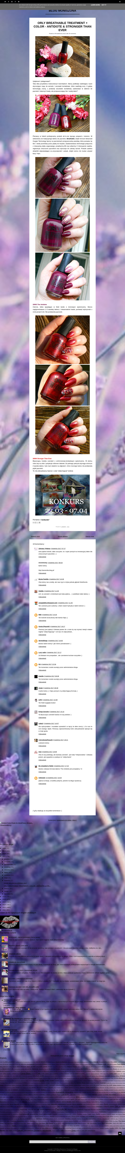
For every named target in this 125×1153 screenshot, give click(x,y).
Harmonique (119, 1083)
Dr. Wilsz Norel (87, 1078)
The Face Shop (9, 1123)
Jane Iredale (57, 1087)
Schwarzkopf (4, 1119)
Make (107, 1097)
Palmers (13, 1109)
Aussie (86, 1064)
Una (40, 752)
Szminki (102, 1121)
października (8, 864)
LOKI (24, 1097)
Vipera (2, 1128)
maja (6, 878)
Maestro (98, 1097)
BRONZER (47, 1071)
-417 (1, 1062)
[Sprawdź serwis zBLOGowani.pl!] (6, 930)
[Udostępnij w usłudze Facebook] (39, 522)
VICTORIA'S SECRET (119, 1126)
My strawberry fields (46, 766)
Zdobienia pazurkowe (43, 1130)
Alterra (91, 1062)
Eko (124, 1078)
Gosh (87, 1083)
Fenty (119, 1080)
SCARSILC (117, 1116)
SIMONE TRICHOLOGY (103, 1119)
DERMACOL (16, 1078)
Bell (108, 1066)
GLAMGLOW (67, 1083)
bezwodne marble (20, 1069)
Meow (25, 1102)
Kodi (80, 1090)
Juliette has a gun (114, 1087)
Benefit (5, 1069)
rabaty (114, 1114)
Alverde (96, 1062)
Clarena (56, 1073)
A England (33, 1062)
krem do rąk (95, 1092)
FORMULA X (26, 1083)
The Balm (115, 1121)
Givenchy (53, 1083)
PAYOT (53, 1109)
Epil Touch (18, 1080)
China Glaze (25, 1073)
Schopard (122, 1116)
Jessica (71, 1087)
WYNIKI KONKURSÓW (83, 1128)
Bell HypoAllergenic (116, 1066)
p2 (120, 1106)
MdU (8, 1102)
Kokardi (84, 1090)
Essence (36, 1080)
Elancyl (2, 1080)
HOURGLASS (60, 1085)
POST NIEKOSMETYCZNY (48, 1114)
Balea (123, 1064)
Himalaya (31, 1085)
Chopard (33, 1073)
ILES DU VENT (95, 1085)
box (32, 1071)
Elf (6, 1080)
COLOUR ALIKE (38, 1076)
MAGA (103, 1097)
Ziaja (62, 1130)
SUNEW (76, 1121)
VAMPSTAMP (84, 1126)
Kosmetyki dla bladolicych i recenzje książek (19, 1019)
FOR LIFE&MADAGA (16, 1083)
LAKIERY (63, 526)
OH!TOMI (31, 1106)
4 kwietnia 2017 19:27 (57, 626)
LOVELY (32, 1097)
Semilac (33, 1119)
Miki (40, 615)
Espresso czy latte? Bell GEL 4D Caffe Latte (24, 987)
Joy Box (107, 1087)
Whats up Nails (40, 1128)
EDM (121, 1078)
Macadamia (84, 1097)
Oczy (106, 1104)
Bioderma (52, 1069)
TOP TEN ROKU (92, 1123)
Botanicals (24, 1071)
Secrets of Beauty (25, 1119)
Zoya (73, 1130)
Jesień (66, 1087)
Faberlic (85, 1080)
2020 (4, 848)
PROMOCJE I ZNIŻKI (70, 1114)
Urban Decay (56, 1126)
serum (51, 1119)
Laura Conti (84, 1094)
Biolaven (63, 1069)
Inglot (123, 1085)
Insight (17, 1087)
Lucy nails (42, 652)
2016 (4, 897)
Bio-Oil (46, 1069)
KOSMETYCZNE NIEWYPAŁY (117, 1090)
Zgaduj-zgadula (56, 1130)
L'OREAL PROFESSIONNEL (36, 1094)
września (7, 867)
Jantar (62, 1087)
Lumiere (51, 1097)
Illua (108, 1085)
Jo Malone (77, 1087)
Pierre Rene (19, 1112)
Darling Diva (95, 1076)
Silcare (83, 1119)
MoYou (97, 1102)
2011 (4, 910)
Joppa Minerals (100, 1087)
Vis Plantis (8, 1128)
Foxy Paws (33, 1083)
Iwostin (34, 1087)
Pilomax (25, 1112)
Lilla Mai (122, 1094)
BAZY (57, 1066)
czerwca (7, 875)
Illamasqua (103, 1085)
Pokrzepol (68, 1112)
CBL (1, 1073)
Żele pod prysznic (90, 1130)
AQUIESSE (6, 1064)
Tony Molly (42, 1123)
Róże (104, 1116)
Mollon (78, 1102)
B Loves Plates (116, 1064)
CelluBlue (9, 1073)
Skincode (122, 1119)
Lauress (100, 1094)
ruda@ (41, 723)
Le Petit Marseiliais (109, 1095)
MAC (78, 1097)
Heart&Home (8, 1085)
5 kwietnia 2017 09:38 (51, 676)
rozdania (91, 1116)
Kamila (41, 676)
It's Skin (29, 1087)
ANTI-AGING (121, 1062)
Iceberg (84, 1085)
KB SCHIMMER (13, 1090)
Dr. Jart (80, 1078)
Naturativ (69, 1104)
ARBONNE (12, 1064)
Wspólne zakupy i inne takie (18, 945)
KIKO (43, 1090)
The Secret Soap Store (20, 1123)
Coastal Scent (90, 1073)
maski (111, 1099)
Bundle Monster (80, 1071)
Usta (62, 1126)
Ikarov (88, 1085)
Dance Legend (86, 1076)
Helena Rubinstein (17, 1085)
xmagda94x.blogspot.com (48, 603)
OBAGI (102, 1104)
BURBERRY (88, 1071)
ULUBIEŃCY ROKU (22, 1126)
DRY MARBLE (96, 1078)
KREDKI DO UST (87, 1092)
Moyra (102, 1102)
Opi (58, 1106)
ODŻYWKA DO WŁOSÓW (15, 1106)
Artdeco (45, 1064)
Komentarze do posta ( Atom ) (67, 820)
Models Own (71, 1102)
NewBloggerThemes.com (74, 1150)
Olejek (43, 1106)
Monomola (83, 1102)
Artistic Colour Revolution (59, 1064)
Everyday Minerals (65, 1080)
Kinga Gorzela (44, 712)
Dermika (31, 1078)
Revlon (52, 1116)
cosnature (47, 1076)
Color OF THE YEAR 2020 (14, 1076)
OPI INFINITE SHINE (67, 1106)
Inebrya (119, 1085)
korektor (101, 1090)
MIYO (64, 1102)
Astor (74, 1064)
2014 (4, 902)
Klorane (72, 1090)
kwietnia (7, 880)
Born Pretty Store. (16, 1071)
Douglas (61, 1078)
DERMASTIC (24, 1078)
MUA (105, 1102)
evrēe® (76, 1080)
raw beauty (119, 1114)
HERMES (25, 1085)
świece (107, 1121)
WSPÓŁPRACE (71, 1128)
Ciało (38, 1073)
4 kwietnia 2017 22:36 (48, 664)
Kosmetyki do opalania (34, 1092)
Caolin (114, 1071)
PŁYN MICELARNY (45, 1112)
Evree (72, 1080)
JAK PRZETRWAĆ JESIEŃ (45, 1087)
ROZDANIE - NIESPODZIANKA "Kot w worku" (24, 937)
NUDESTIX (89, 1104)
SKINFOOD (3, 1121)
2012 (4, 907)
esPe (40, 700)
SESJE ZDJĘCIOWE (59, 1119)
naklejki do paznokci (41, 1104)
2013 (4, 905)
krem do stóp (102, 1092)
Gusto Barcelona (111, 1083)
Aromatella (38, 1064)
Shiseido (74, 1119)
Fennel (116, 1080)
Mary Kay (88, 1099)
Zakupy (20, 1130)
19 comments (72, 33)
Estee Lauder (50, 1080)
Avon (105, 1064)
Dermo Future (38, 1078)
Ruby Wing (110, 1116)
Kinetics (48, 1090)
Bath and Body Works (40, 1066)
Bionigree (78, 1069)
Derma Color (9, 1078)
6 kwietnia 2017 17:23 (61, 766)
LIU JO (16, 1097)
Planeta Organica (33, 1112)
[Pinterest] (12, 1)
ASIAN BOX (69, 1064)
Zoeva (69, 1130)
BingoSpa (41, 1069)
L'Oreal (25, 1094)
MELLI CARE (18, 1102)
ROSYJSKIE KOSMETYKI (80, 1116)
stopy (62, 1121)
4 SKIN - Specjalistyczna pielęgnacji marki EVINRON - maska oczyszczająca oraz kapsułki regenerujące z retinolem (47, 1042)
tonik (37, 1123)
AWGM (109, 1064)
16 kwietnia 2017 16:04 (54, 778)
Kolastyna (89, 1090)
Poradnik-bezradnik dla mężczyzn (116, 1112)
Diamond (45, 1078)
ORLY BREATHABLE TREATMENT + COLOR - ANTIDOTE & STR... (27, 886)
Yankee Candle (104, 1128)
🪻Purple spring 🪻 (16, 1009)
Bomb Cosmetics (5, 1071)
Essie (42, 1080)
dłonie (57, 1078)
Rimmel (63, 1116)
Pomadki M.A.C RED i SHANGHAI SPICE (23, 970)
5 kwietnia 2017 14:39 (50, 700)
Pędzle (109, 1109)
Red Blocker (24, 1116)
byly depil (103, 1071)
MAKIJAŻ (18, 1099)
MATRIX (116, 1099)
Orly (68, 526)
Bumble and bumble (59, 1071)
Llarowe (20, 1097)
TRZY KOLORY (107, 1123)
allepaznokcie (85, 1062)
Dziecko (102, 1078)
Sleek (8, 1121)
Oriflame (106, 1106)
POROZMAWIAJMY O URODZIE (9, 1114)
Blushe (115, 1069)
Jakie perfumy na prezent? (18, 1031)
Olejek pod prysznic (51, 1106)
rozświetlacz (99, 1116)
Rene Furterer (39, 1116)
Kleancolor (66, 1090)
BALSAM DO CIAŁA (6, 1066)
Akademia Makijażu (61, 1062)
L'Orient (48, 1094)
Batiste (50, 1066)
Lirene (11, 1097)
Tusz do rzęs (7, 1126)
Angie (41, 688)
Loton (28, 1097)
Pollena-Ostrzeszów (84, 1112)
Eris (27, 1080)
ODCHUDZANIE (113, 1104)
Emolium (9, 1080)
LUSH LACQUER (64, 1097)
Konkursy (95, 1090)
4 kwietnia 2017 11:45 (51, 591)
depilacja (2, 1078)
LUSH (56, 1097)
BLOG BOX (109, 1069)
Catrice (118, 1071)
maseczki (106, 1099)
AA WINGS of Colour (44, 1062)
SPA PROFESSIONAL (41, 1121)
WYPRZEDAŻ (95, 1128)
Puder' (94, 1114)
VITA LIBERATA (15, 1128)
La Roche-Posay (56, 1094)
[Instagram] (18, 1)
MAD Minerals (91, 1097)
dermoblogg (43, 641)
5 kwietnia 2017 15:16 (56, 712)
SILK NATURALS (91, 1119)
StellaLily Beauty (9, 1041)
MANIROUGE (41, 1099)
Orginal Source (91, 1106)
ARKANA (24, 1064)
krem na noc (117, 1092)
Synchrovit (90, 1121)
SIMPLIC (113, 1119)
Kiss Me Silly (55, 1090)
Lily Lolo (3, 1097)
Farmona (90, 1080)
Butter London (96, 1071)
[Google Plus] (15, 1)
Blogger (71, 1056)
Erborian (23, 1080)
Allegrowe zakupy (15, 954)
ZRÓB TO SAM (80, 1130)
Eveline (57, 1080)
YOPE (116, 1128)
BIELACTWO (28, 1069)
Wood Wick (62, 1128)
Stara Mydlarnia (55, 1121)
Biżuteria (94, 1069)
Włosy (56, 1128)
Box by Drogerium (39, 1071)
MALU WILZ (33, 1099)
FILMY (123, 1080)
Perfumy (81, 1109)
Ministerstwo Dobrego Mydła (45, 1102)
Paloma (17, 1109)
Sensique (39, 1119)
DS (40, 664)
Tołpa (28, 1123)
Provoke (80, 1114)
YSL (120, 1128)
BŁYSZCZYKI (121, 1069)
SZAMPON (96, 1121)
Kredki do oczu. (77, 1092)
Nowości (80, 1104)
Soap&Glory (21, 1121)
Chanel (18, 1073)
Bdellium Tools (63, 1066)
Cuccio (52, 1076)
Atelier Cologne (80, 1064)
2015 (4, 899)
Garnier (39, 1083)
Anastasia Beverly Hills (106, 1062)
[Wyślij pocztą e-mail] (33, 522)
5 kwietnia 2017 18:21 (60, 740)
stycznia (7, 894)
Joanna (82, 1087)
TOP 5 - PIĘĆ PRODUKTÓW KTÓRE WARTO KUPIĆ (72, 1123)
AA (37, 1062)
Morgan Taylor (90, 1102)
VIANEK (106, 1126)
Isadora (25, 1087)
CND (71, 1073)
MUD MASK (110, 1102)
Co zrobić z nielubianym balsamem (21, 978)
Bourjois (29, 1071)
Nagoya (22, 1104)
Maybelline (3, 1102)
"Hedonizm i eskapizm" (11, 1000)
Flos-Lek (8, 1083)
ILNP (111, 1085)
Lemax (118, 1094)
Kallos (2, 1090)
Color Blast (106, 1073)
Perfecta (75, 1109)
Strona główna (63, 536)
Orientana (99, 1106)
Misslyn (59, 1102)
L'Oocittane (19, 1094)
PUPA (98, 1114)
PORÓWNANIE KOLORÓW (29, 1114)
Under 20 (49, 1126)
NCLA (74, 1104)
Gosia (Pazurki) (44, 626)
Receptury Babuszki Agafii (14, 1116)
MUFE (119, 1102)
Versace (101, 1126)
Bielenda (35, 1069)
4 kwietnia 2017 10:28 (56, 579)
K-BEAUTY (122, 1087)
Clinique (67, 1073)
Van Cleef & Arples (93, 1126)
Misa (54, 1102)
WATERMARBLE (30, 1128)
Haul (124, 1083)
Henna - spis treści (9, 1001)
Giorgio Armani (45, 1083)
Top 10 (55, 1123)
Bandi (15, 1066)
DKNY (53, 1078)
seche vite (17, 1119)
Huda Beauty (69, 1085)
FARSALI (96, 1080)
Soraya (32, 1121)
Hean (2, 1085)
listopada (7, 862)
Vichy (111, 1126)
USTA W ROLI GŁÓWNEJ (72, 1126)
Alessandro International (74, 1062)
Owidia (41, 591)
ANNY (115, 1062)
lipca (6, 872)
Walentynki (23, 1128)
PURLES (109, 1114)
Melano (12, 1102)
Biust (89, 1069)
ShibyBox (68, 1119)
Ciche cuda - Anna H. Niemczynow (21, 1020)
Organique (82, 1106)
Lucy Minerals (39, 1097)
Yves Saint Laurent (11, 1130)
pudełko (85, 1114)
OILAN (36, 1106)
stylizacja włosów (68, 1121)
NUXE (94, 1104)
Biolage (58, 1069)
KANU (6, 1090)
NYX (98, 1104)
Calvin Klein (109, 1071)
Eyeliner (80, 1080)
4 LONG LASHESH (9, 1062)
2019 (4, 851)
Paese (123, 1106)
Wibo (47, 1128)
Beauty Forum (72, 1066)
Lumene (46, 1097)
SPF (48, 1121)
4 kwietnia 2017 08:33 (55, 563)
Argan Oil (18, 1064)
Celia (4, 1073)
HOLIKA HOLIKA (39, 1085)
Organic (76, 1106)
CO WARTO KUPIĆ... (79, 1073)
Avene (100, 1064)
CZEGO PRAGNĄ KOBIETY (74, 1076)
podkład (53, 1112)
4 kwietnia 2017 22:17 (54, 652)
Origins (112, 1106)
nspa (84, 1104)
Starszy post (90, 536)
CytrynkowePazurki (46, 740)
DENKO (122, 1076)
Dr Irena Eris (74, 1078)
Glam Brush (60, 1083)
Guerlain (103, 1083)
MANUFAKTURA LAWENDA (52, 1099)
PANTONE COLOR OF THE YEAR (32, 1109)
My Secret (10, 1104)
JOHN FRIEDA (90, 1087)
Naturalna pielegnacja (58, 1104)
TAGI (111, 1121)
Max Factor (122, 1099)
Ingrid (1, 1087)
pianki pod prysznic (10, 1112)
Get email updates (63, 1137)
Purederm (103, 1114)
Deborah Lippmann (105, 1076)
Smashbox (13, 1121)
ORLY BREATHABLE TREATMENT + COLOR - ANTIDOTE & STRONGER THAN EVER (62, 26)
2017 (4, 856)
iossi (21, 1087)
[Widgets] (120, 1133)
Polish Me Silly (75, 1112)
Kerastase (28, 1090)
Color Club (113, 1073)
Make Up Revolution (9, 1099)
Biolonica (72, 1069)
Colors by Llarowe (27, 1076)
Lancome (73, 1094)
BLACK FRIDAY (101, 1069)
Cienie (47, 1073)
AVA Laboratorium (93, 1064)
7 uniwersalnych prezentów (22, 1062)
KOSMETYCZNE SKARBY (7, 1092)
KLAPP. (61, 1090)
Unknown (42, 778)
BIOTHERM (84, 1069)
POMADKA (103, 1112)
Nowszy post (35, 536)
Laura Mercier (93, 1095)
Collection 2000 (98, 1073)
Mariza (83, 1099)
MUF (115, 1102)
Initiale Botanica (7, 1087)
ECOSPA (116, 1078)
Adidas (53, 1062)
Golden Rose (81, 1083)
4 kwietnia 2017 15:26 (49, 615)
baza (54, 1066)
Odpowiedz (42, 557)
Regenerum (31, 1116)
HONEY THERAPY (50, 1085)
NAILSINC (33, 1104)
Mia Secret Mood (32, 1102)
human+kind (78, 1085)
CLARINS (61, 1073)
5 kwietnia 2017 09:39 (50, 688)
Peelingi (70, 1109)
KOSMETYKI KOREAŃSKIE (48, 1092)
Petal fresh (87, 1109)
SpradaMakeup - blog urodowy (14, 1007)
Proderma (61, 1114)
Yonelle (111, 1128)
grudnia (7, 859)
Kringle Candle (12, 1094)
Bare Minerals (22, 1066)
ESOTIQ (30, 1080)
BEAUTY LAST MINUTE (84, 1066)
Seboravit (11, 1119)
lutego (6, 891)
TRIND (99, 1123)
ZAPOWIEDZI (29, 1130)
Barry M (30, 1066)
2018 (4, 854)
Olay (39, 1106)
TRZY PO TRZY (118, 1123)
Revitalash (47, 1116)
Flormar (2, 1083)
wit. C (51, 1128)
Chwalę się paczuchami (17, 962)
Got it (104, 5)
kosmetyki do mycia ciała (21, 1092)
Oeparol (26, 1106)
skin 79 (118, 1119)
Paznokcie (61, 1109)
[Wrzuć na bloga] (35, 522)
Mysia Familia (43, 579)
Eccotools (108, 1078)
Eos (13, 1080)
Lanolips (78, 1094)
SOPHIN (27, 1121)
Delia (118, 1076)
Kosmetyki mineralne (64, 1092)
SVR (80, 1121)
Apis (1, 1064)
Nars (49, 1104)
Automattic (53, 1150)
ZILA (65, 1130)
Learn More (95, 5)
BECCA (104, 1066)
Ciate (43, 1073)
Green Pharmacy (94, 1083)
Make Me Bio (113, 1097)
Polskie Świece (94, 1112)
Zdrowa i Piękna (44, 548)
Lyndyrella (73, 1097)
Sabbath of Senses (10, 1030)
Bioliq (68, 1069)
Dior (49, 1078)
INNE (13, 1087)
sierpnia (7, 870)
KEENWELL (22, 1090)
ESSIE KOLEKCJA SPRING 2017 (15, 883)
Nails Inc (27, 1104)
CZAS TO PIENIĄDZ (60, 1076)
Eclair (112, 1078)
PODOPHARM (60, 1112)
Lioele (7, 1097)
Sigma (79, 1119)
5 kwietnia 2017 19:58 (49, 752)
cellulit (14, 1073)
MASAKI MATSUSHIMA (97, 1099)
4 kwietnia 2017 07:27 (58, 548)
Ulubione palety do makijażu (37, 1126)
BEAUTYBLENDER (96, 1066)
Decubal (113, 1076)
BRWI (51, 1071)
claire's (51, 1073)
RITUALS (69, 1116)
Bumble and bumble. (70, 1071)
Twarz (14, 1126)
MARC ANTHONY (65, 1099)
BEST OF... (11, 1069)
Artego (50, 1064)
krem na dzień (110, 1092)
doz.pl (69, 1078)
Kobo (77, 1090)
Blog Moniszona (62, 10)
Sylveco (84, 1121)
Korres (106, 1090)
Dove (65, 1078)
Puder (90, 1114)
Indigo (115, 1085)
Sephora (46, 1119)
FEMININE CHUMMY (108, 1080)
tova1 (64, 33)
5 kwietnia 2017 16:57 (51, 723)
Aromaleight (31, 1064)
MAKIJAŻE (25, 1099)
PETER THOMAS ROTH (99, 1109)
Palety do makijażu (5, 1109)
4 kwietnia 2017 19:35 (55, 641)
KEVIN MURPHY (36, 1090)
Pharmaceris (115, 1109)
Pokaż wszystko (120, 1053)
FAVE (100, 1080)
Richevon (58, 1116)
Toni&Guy (33, 1123)
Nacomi (17, 1104)
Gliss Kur (74, 1083)
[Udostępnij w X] (37, 522)
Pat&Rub (48, 1109)
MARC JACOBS (76, 1099)
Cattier (123, 1071)
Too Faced (49, 1123)
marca (6, 888)
